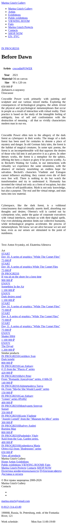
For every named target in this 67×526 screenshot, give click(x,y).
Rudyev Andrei (27, 425)
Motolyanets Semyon (30, 405)
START (5, 253)
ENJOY (5, 283)
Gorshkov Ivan (27, 356)
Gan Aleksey (26, 366)
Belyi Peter (25, 376)
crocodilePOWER (22, 68)
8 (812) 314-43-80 (11, 506)
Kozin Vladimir (27, 415)
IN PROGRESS (10, 48)
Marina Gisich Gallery (13, 2)
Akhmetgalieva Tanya (31, 385)
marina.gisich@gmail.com (15, 501)
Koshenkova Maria (29, 445)
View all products (10, 455)
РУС (13, 36)
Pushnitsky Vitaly (28, 435)
